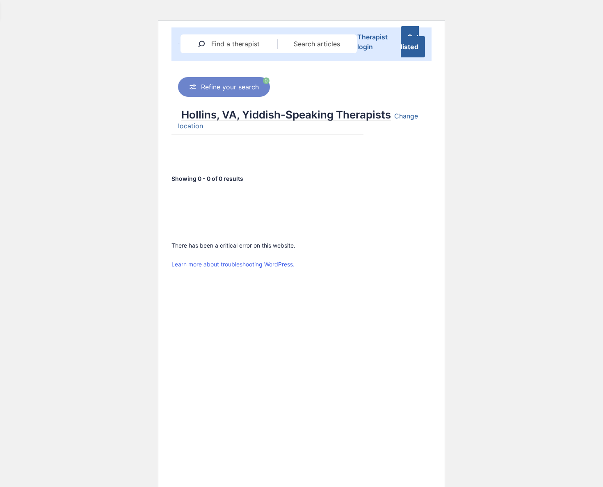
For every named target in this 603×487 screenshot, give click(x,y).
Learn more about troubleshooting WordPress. (233, 264)
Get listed (410, 42)
